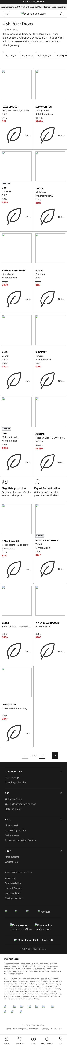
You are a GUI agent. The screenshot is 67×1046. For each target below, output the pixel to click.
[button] (60, 14)
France (8, 1029)
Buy (7, 793)
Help (8, 851)
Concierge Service (16, 782)
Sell (8, 819)
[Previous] (25, 755)
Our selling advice (15, 830)
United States (34, 1029)
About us (10, 878)
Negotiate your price (14, 488)
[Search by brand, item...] (6, 14)
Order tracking (13, 799)
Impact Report (13, 888)
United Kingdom (19, 1029)
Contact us (11, 862)
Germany (45, 1029)
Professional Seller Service (20, 840)
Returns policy (13, 809)
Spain (53, 1029)
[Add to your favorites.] (30, 107)
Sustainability (13, 883)
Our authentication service (20, 804)
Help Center (12, 857)
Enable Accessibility (33, 1)
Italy (60, 1029)
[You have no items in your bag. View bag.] (60, 14)
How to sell (11, 825)
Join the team (13, 893)
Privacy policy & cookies (32, 948)
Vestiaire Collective (18, 872)
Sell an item (12, 835)
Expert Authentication (47, 488)
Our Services (13, 771)
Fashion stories (14, 898)
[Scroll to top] (55, 755)
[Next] (42, 755)
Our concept (12, 777)
